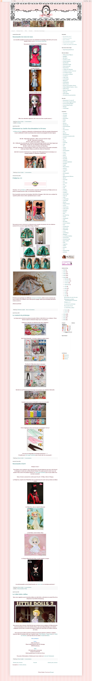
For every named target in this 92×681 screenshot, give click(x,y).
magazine (65, 244)
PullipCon (23, 189)
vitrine (64, 147)
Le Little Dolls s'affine (20, 594)
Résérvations (66, 134)
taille (64, 219)
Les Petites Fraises (67, 72)
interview (65, 142)
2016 (64, 273)
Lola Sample (66, 79)
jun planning (66, 215)
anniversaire (66, 237)
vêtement (65, 160)
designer (65, 163)
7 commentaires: (28, 172)
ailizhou (66, 358)
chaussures (65, 206)
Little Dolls (65, 200)
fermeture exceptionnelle (68, 136)
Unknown (66, 356)
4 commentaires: (28, 458)
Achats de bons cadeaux (68, 42)
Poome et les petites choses (69, 85)
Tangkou (65, 192)
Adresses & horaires (67, 38)
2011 (64, 317)
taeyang (65, 157)
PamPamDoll (66, 82)
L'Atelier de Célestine (68, 69)
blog (64, 144)
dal (63, 145)
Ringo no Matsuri (67, 90)
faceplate (65, 210)
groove (64, 132)
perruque (65, 182)
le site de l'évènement (49, 656)
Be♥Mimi (65, 56)
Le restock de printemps (21, 315)
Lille (64, 187)
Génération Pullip (67, 64)
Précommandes (20, 588)
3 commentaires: (28, 121)
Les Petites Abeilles (67, 236)
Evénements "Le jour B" (68, 100)
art (63, 139)
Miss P (64, 178)
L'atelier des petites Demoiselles (70, 44)
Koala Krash (66, 67)
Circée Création (66, 223)
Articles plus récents (17, 662)
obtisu (64, 245)
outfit (64, 171)
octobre (66, 282)
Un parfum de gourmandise (69, 95)
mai (65, 292)
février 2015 (65, 194)
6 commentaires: (28, 587)
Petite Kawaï (66, 83)
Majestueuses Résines (68, 176)
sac (64, 248)
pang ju (65, 247)
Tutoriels (30, 30)
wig (64, 174)
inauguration (66, 226)
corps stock (65, 208)
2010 (64, 319)
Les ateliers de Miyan (68, 74)
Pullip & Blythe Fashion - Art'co (70, 87)
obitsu (64, 141)
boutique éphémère (67, 161)
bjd (64, 128)
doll (64, 131)
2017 (64, 271)
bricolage (65, 179)
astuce (64, 205)
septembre (67, 284)
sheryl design (66, 250)
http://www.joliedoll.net (68, 49)
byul (64, 224)
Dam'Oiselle (65, 62)
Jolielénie (66, 355)
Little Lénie (65, 77)
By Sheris (65, 58)
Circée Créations (67, 61)
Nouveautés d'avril (19, 464)
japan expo (65, 227)
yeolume (65, 252)
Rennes (65, 123)
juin (65, 290)
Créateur (65, 116)
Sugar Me (65, 91)
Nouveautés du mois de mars (23, 37)
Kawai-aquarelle (66, 66)
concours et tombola (36, 297)
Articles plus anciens (52, 662)
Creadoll (43, 635)
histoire (65, 189)
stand (64, 216)
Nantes (64, 202)
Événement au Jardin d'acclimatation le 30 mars (29, 128)
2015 (64, 275)
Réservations (66, 166)
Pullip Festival (66, 203)
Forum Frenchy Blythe (68, 103)
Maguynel (65, 80)
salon (64, 197)
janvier (66, 311)
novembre (66, 280)
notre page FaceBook (30, 455)
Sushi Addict (66, 93)
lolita (64, 242)
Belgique (65, 234)
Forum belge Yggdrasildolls (69, 101)
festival (64, 211)
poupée (65, 137)
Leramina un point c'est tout (69, 70)
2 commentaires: (28, 659)
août (65, 286)
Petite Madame (42, 634)
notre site (40, 584)
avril (65, 293)
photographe (66, 173)
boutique (65, 113)
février (66, 310)
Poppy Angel (49, 634)
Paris (64, 121)
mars (65, 295)
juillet (65, 288)
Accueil (13, 30)
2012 (64, 316)
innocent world (66, 239)
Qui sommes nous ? (67, 36)
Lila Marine (65, 75)
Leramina (65, 190)
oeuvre (64, 153)
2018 (64, 270)
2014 (64, 277)
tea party (65, 158)
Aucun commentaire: (30, 309)
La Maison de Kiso (17, 131)
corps (64, 152)
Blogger (52, 672)
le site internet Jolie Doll (40, 41)
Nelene (47, 635)
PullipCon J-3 (17, 178)
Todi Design (66, 108)
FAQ (26, 30)
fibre (64, 213)
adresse (65, 168)
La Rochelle (65, 198)
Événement (65, 118)
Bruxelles (65, 221)
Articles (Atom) (22, 664)
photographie (66, 150)
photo (64, 155)
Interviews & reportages (39, 30)
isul (64, 181)
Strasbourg (65, 124)
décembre (66, 279)
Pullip (25, 588)
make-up (65, 195)
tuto (64, 184)
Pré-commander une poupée (69, 41)
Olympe (65, 106)
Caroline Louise (66, 59)
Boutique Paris (20, 30)
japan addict (66, 240)
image (64, 165)
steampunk (65, 218)
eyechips (65, 169)
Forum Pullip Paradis (68, 105)
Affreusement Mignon (68, 54)
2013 (64, 314)
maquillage (65, 229)
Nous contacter (66, 39)
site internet (66, 129)
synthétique (66, 232)
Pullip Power (66, 88)
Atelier (64, 148)
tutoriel (64, 186)
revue (64, 231)
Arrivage (19, 122)
